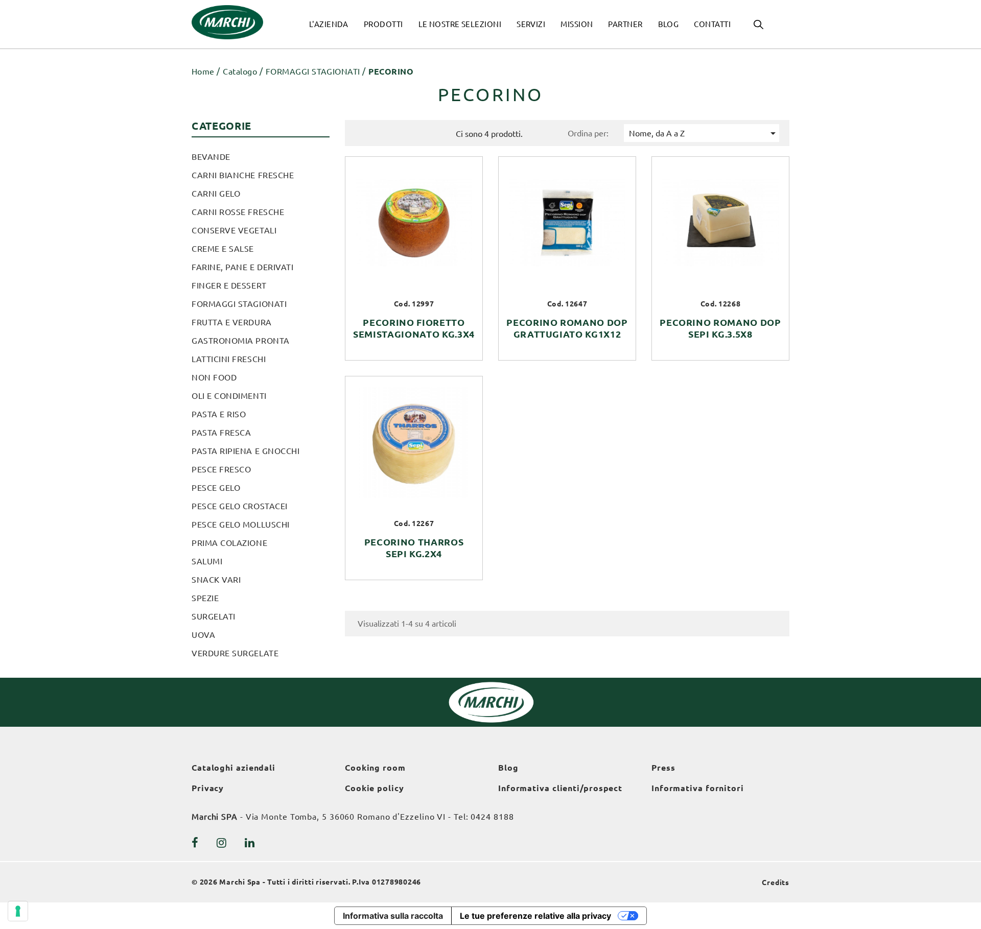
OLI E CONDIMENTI (229, 395)
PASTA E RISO (219, 414)
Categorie (221, 126)
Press (663, 767)
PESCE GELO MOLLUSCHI (241, 524)
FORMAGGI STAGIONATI (239, 303)
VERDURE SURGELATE (235, 653)
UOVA (203, 634)
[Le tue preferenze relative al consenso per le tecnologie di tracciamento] (18, 911)
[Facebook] (195, 842)
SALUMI (207, 561)
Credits (775, 882)
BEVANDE (211, 156)
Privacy (208, 788)
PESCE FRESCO (221, 469)
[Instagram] (222, 842)
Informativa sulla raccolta (393, 916)
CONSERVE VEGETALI (234, 230)
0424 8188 (492, 816)
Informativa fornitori (697, 788)
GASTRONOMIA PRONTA (241, 340)
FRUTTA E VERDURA (232, 322)
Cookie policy (374, 788)
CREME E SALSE (223, 248)
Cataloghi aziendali (233, 767)
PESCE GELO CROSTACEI (240, 506)
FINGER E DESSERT (229, 285)
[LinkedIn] (250, 842)
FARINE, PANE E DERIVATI (242, 267)
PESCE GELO (216, 487)
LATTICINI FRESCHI (229, 359)
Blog (508, 767)
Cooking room (375, 767)
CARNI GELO (216, 193)
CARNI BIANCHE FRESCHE (243, 175)
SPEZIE (205, 598)
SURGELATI (214, 616)
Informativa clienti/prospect (560, 788)
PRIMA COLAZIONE (229, 542)
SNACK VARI (216, 579)
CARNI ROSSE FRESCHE (238, 212)
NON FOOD (214, 377)
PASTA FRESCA (221, 432)
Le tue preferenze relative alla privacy (535, 916)
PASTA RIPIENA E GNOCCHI (245, 451)
